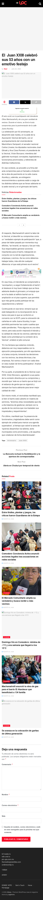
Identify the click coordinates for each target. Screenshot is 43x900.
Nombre (6, 794)
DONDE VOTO (7, 885)
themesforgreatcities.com (11, 862)
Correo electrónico (10, 805)
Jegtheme (11, 894)
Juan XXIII (23, 440)
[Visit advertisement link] (21, 111)
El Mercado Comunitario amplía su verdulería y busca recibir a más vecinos (20, 216)
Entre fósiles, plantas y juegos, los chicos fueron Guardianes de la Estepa (19, 199)
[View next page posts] (23, 225)
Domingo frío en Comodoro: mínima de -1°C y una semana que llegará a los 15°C (21, 645)
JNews (9, 892)
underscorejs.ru (8, 864)
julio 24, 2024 (16, 69)
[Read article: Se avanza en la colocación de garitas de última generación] (21, 714)
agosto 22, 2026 (8, 696)
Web (3, 816)
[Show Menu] (3, 3)
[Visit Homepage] (21, 3)
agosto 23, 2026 (8, 519)
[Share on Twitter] (25, 102)
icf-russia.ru (6, 854)
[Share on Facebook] (14, 102)
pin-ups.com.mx (8, 859)
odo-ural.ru (6, 856)
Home (30, 885)
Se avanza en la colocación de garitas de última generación (20, 732)
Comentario (7, 764)
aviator (4, 874)
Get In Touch (19, 885)
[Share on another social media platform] (36, 102)
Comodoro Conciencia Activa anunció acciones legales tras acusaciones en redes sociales (20, 208)
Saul (5, 69)
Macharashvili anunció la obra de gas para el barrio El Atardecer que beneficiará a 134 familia (20, 689)
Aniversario (11, 440)
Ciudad (6, 507)
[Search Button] (40, 3)
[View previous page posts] (19, 225)
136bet (4, 869)
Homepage (5, 887)
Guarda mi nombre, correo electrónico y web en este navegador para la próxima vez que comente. (22, 829)
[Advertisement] (21, 28)
